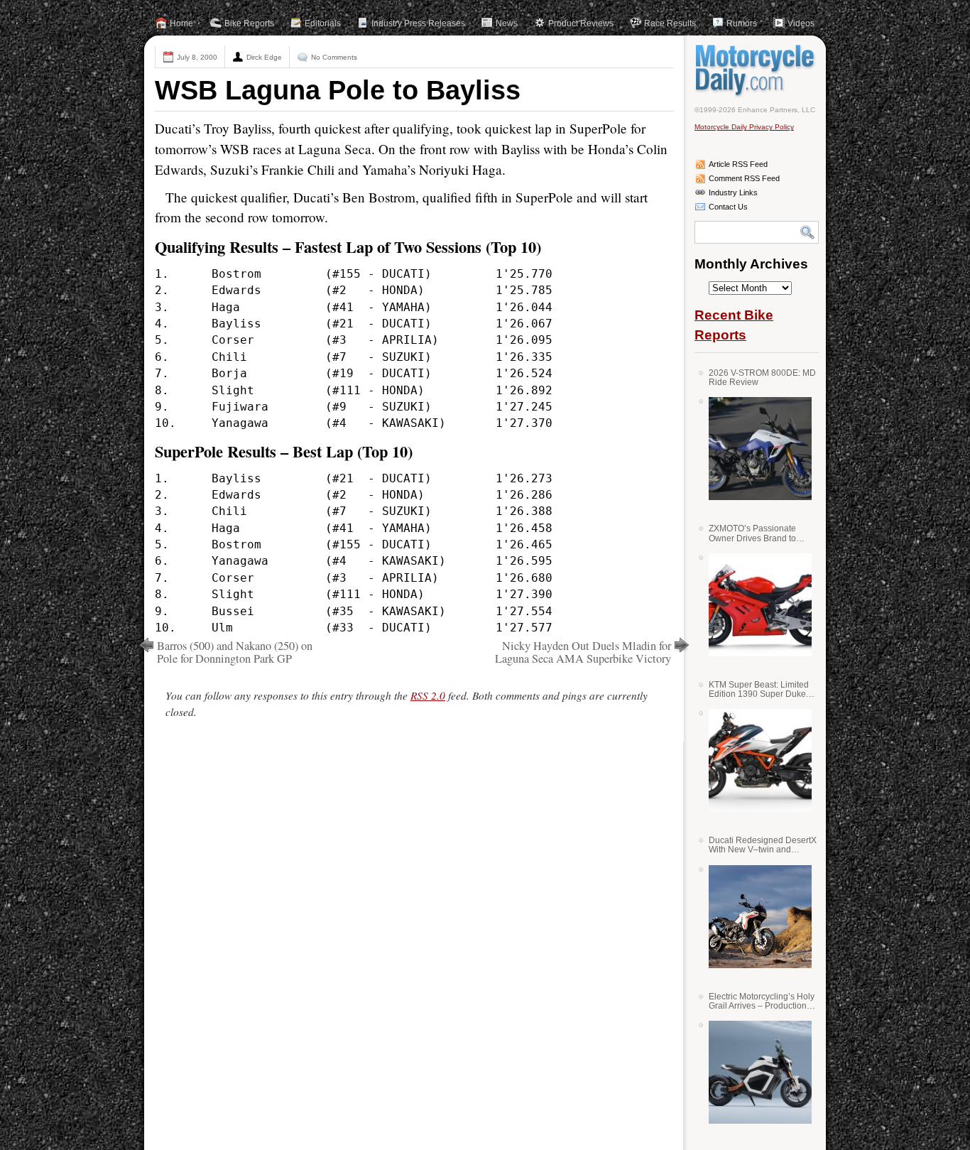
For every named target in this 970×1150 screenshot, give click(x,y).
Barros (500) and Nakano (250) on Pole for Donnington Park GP (234, 652)
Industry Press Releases (418, 23)
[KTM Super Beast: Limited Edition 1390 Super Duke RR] (755, 760)
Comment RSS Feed (744, 178)
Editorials (323, 23)
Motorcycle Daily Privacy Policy (744, 127)
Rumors (741, 23)
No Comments (334, 57)
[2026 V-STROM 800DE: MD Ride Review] (755, 448)
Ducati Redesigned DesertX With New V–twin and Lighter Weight (763, 845)
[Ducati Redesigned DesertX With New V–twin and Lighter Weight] (755, 916)
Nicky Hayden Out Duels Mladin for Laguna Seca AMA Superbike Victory (583, 652)
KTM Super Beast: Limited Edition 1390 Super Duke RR (759, 689)
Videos (801, 23)
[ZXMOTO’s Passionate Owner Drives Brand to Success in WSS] (755, 604)
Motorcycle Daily (756, 70)
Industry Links (733, 192)
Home (181, 23)
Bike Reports (249, 23)
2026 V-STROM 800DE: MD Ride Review (762, 377)
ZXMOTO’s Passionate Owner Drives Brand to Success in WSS (752, 533)
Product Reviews (581, 23)
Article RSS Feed (738, 164)
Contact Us (728, 206)
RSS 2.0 (427, 695)
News (507, 23)
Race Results (670, 23)
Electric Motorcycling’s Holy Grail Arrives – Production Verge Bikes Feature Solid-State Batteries (761, 1001)
